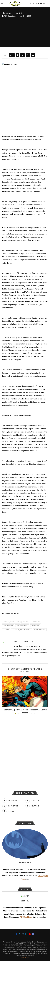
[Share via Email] (33, 55)
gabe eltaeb (36, 622)
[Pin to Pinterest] (28, 55)
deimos (25, 622)
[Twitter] (33, 3)
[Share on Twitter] (22, 55)
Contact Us (25, 957)
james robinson (22, 626)
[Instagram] (36, 3)
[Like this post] (12, 55)
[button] (4, 695)
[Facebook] (30, 3)
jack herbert (8, 626)
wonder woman (39, 630)
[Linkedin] (38, 3)
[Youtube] (41, 3)
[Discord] (44, 3)
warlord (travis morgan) (21, 630)
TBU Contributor (10, 16)
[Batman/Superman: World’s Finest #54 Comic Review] (25, 691)
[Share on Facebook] (17, 55)
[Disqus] (25, 747)
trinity (6, 630)
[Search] (48, 3)
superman (35, 626)
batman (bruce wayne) (11, 622)
